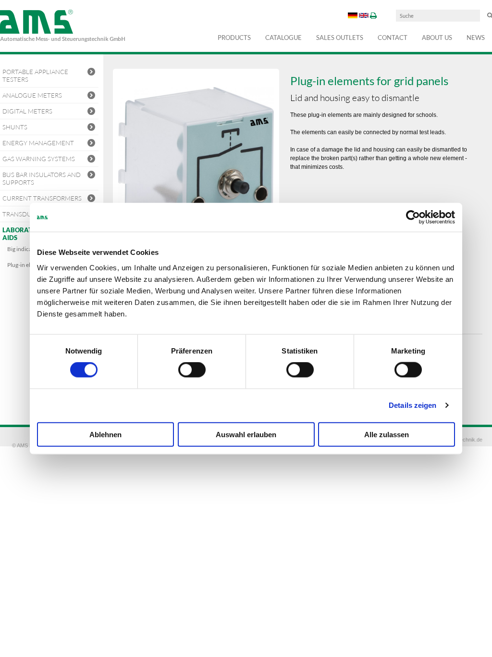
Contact (392, 37)
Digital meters (27, 111)
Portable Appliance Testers (35, 75)
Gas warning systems (38, 159)
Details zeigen (412, 405)
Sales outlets (339, 37)
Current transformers (42, 198)
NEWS (476, 37)
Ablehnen (105, 434)
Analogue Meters (32, 95)
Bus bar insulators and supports (41, 178)
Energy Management (38, 143)
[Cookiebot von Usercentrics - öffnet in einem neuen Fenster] (413, 217)
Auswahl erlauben (246, 434)
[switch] (192, 370)
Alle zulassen (386, 434)
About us (437, 37)
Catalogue (283, 37)
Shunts (14, 127)
